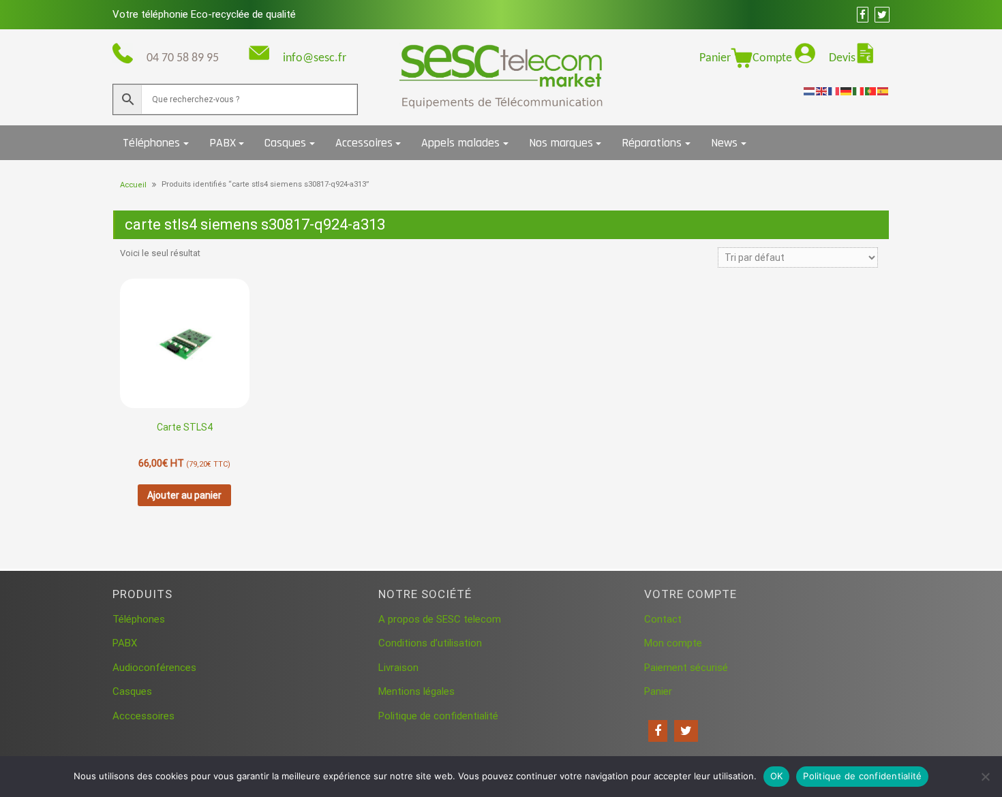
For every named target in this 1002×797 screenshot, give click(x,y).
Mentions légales (416, 691)
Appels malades (460, 143)
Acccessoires (143, 716)
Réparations (652, 143)
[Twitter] (686, 731)
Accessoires (364, 143)
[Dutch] (810, 90)
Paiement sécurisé (686, 667)
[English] (822, 90)
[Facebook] (657, 731)
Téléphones (151, 143)
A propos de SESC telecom (439, 619)
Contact (663, 619)
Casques (285, 143)
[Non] (985, 776)
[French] (834, 90)
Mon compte (673, 643)
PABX (222, 143)
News (724, 143)
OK (776, 775)
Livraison (398, 667)
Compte (774, 58)
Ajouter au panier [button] (184, 495)
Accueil (133, 185)
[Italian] (859, 90)
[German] (846, 90)
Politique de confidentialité (438, 716)
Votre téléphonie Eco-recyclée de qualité (204, 14)
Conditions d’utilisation (430, 643)
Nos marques (561, 143)
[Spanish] (883, 90)
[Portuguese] (871, 90)
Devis (842, 58)
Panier (715, 58)
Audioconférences (154, 667)
